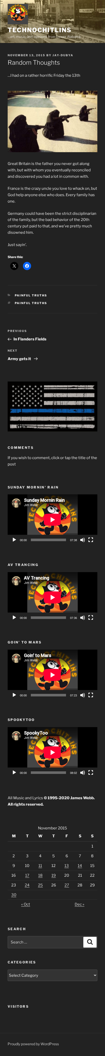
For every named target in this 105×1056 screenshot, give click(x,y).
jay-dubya (62, 55)
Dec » (79, 904)
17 (27, 875)
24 (27, 885)
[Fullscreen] (90, 539)
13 (66, 865)
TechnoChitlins (40, 30)
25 (40, 885)
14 (80, 865)
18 (40, 875)
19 (53, 875)
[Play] (14, 539)
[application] (52, 519)
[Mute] (82, 539)
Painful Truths (31, 295)
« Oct (25, 904)
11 (40, 865)
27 (66, 885)
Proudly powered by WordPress (33, 1044)
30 (13, 895)
